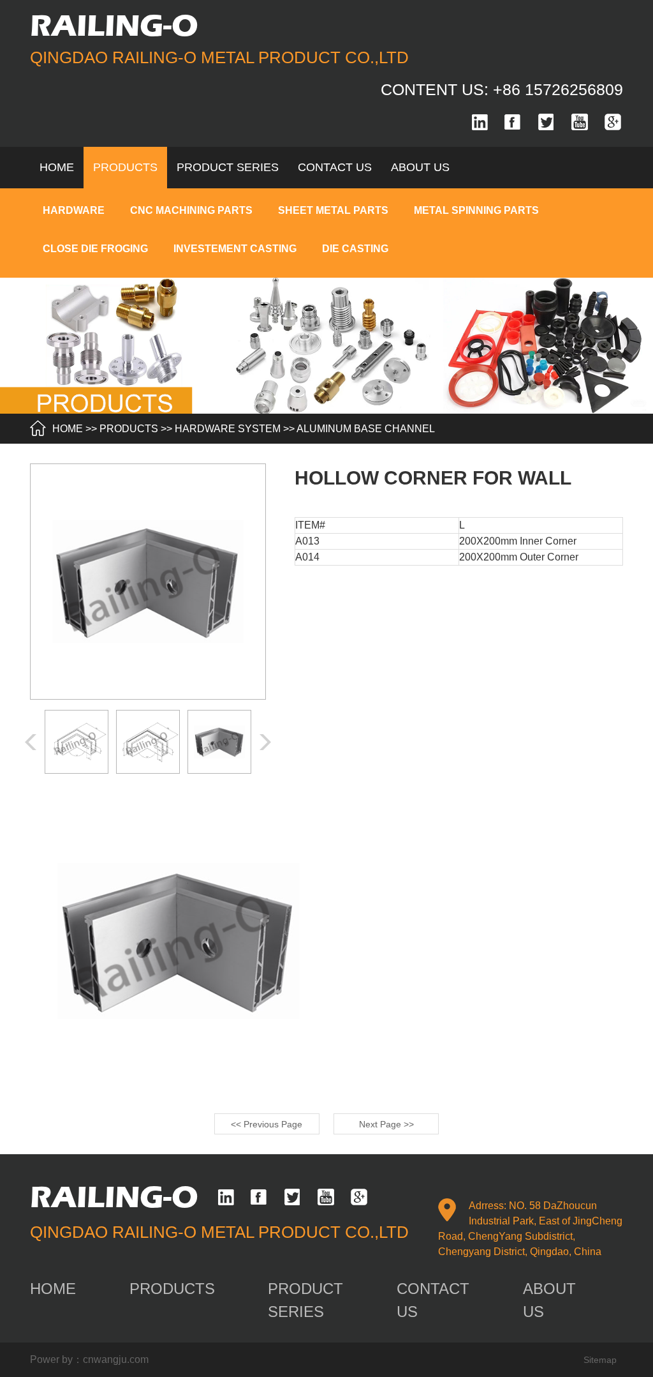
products (125, 167)
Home (57, 167)
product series (228, 167)
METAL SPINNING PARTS (476, 210)
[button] (265, 742)
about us (420, 167)
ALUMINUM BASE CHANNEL (366, 428)
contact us (335, 167)
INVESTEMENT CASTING (235, 248)
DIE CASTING (355, 248)
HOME (67, 428)
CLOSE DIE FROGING (95, 248)
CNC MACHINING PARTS (191, 210)
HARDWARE (74, 210)
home (53, 1288)
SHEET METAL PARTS (333, 210)
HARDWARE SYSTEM (228, 428)
